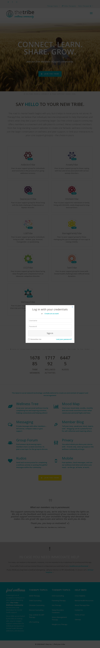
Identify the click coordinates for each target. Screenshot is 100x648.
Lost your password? (64, 339)
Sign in (50, 333)
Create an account (52, 313)
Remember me (35, 339)
